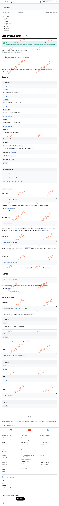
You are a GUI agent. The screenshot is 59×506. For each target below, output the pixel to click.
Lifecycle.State (15, 52)
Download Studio (25, 466)
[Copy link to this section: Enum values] (13, 189)
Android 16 (4, 460)
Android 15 (4, 462)
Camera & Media (24, 444)
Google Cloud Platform (7, 487)
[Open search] (38, 2)
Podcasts (4, 451)
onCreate (10, 208)
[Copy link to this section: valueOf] (8, 349)
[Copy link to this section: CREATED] (9, 194)
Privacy (22, 447)
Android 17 (4, 457)
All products (4, 490)
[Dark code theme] (56, 198)
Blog (3, 449)
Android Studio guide (26, 459)
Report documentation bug (46, 460)
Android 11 (4, 471)
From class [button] (10, 173)
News (3, 447)
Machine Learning (25, 440)
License (8, 495)
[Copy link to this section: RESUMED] (9, 256)
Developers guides (25, 461)
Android (3, 437)
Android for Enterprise (7, 440)
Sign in (55, 1)
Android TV (42, 447)
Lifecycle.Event (45, 69)
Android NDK (24, 468)
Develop (13, 12)
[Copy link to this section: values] (7, 390)
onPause (14, 291)
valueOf (5, 156)
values (5, 163)
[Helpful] (54, 12)
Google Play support (44, 462)
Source (3, 444)
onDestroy (45, 230)
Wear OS (42, 440)
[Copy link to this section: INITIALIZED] (11, 237)
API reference (6, 7)
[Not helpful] (56, 12)
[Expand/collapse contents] (10, 16)
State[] (13, 159)
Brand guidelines (15, 495)
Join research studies (45, 464)
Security (3, 442)
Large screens (43, 437)
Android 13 (4, 467)
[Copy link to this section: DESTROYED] (11, 217)
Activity (27, 205)
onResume (48, 268)
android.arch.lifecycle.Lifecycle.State (20, 57)
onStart (10, 288)
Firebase (4, 485)
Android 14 (4, 464)
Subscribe (20, 498)
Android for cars (43, 444)
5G (21, 449)
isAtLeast (5, 146)
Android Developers (6, 12)
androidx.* (25, 44)
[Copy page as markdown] (27, 36)
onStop (14, 211)
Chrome (3, 483)
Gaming (23, 437)
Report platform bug (44, 457)
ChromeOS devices (44, 442)
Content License (41, 421)
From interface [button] (13, 181)
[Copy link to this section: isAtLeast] (9, 303)
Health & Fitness (24, 442)
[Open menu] (2, 1)
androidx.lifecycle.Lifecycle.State (43, 44)
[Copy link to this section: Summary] (11, 77)
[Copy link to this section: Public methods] (16, 298)
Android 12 (4, 469)
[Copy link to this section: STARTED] (9, 274)
